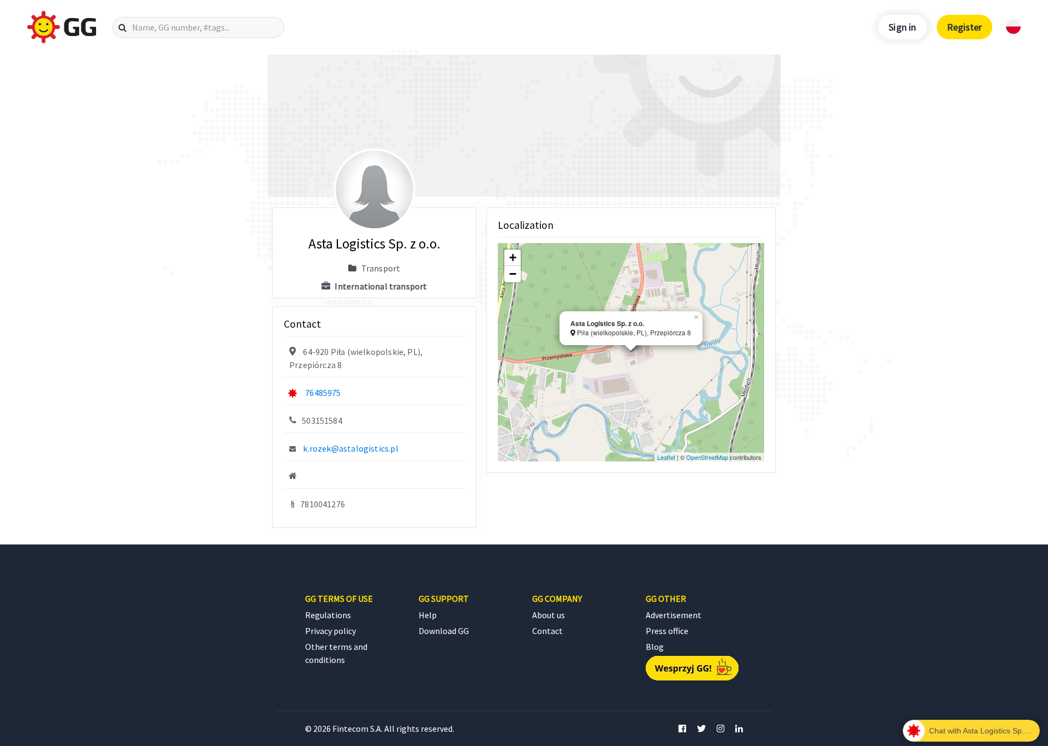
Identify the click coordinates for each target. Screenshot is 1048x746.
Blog (655, 646)
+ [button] (512, 257)
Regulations (328, 614)
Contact (547, 630)
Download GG (444, 630)
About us (548, 614)
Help (428, 614)
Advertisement (673, 614)
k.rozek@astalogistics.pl (350, 448)
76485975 (323, 392)
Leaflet (666, 457)
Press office (667, 630)
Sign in (902, 27)
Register (964, 27)
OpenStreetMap (707, 457)
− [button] (512, 274)
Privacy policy (330, 630)
